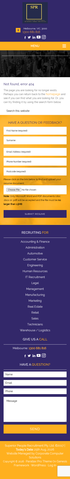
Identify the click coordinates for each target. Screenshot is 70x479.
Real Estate (35, 306)
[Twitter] (29, 38)
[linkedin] (34, 38)
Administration (35, 247)
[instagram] (44, 38)
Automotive (35, 253)
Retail (35, 312)
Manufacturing (35, 295)
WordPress (38, 465)
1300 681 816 (31, 32)
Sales (35, 318)
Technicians (35, 324)
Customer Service (35, 259)
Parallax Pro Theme (39, 461)
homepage (53, 94)
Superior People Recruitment (35, 13)
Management (35, 289)
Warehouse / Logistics (35, 330)
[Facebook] (25, 38)
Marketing (35, 300)
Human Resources (35, 271)
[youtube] (39, 38)
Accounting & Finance (35, 241)
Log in (52, 465)
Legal (35, 283)
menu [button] (35, 46)
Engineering (35, 265)
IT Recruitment (35, 277)
